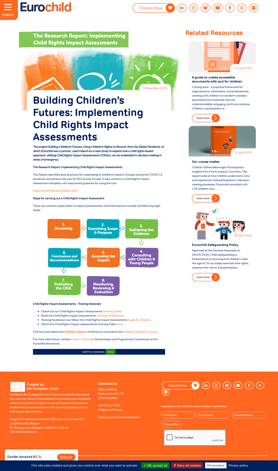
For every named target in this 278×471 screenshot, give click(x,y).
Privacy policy (238, 465)
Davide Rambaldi (129, 417)
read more (203, 118)
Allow (110, 351)
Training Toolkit (112, 311)
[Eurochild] (45, 7)
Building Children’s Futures (140, 331)
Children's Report (75, 331)
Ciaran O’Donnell (82, 339)
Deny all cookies (188, 465)
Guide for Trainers (139, 320)
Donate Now (150, 8)
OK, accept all (156, 465)
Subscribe (170, 424)
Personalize (215, 465)
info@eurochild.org (110, 410)
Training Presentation (110, 315)
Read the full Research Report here (55, 191)
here (120, 324)
